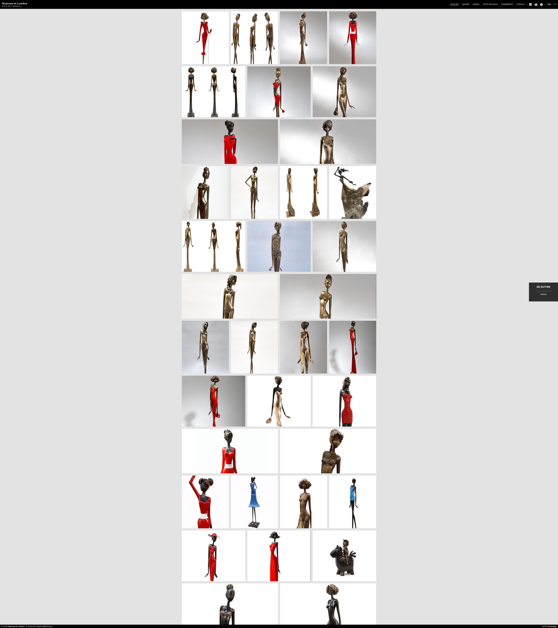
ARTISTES (454, 4)
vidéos (476, 4)
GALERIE (465, 4)
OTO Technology (549, 626)
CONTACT (520, 4)
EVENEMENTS (507, 4)
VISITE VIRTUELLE (490, 4)
